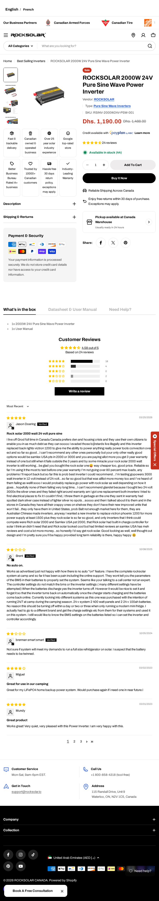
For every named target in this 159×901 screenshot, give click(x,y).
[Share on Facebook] (101, 243)
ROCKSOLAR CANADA (31, 880)
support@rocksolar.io (26, 791)
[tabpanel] (79, 326)
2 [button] (74, 741)
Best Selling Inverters (31, 61)
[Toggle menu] (5, 35)
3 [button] (81, 741)
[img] (16, 418)
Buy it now (119, 178)
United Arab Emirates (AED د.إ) (74, 857)
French (28, 9)
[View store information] (149, 222)
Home (7, 61)
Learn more (142, 133)
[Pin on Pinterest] (126, 243)
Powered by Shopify (63, 880)
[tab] (19, 311)
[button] (92, 142)
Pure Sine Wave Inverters (112, 106)
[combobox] (79, 46)
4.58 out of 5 (90, 348)
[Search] (149, 45)
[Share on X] (113, 243)
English (11, 9)
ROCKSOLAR (104, 99)
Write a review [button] (79, 391)
